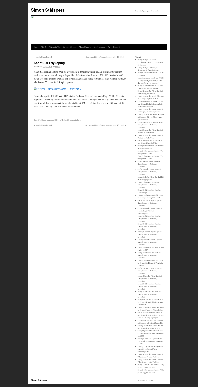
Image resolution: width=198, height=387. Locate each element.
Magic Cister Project (43, 57)
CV (109, 47)
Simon (57, 66)
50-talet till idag (69, 47)
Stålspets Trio (54, 47)
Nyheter (58, 120)
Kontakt (116, 47)
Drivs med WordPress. (146, 380)
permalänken (75, 120)
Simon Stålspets (48, 10)
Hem (36, 47)
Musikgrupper (99, 47)
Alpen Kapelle (85, 47)
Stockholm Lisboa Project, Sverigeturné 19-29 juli (106, 57)
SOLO (43, 47)
